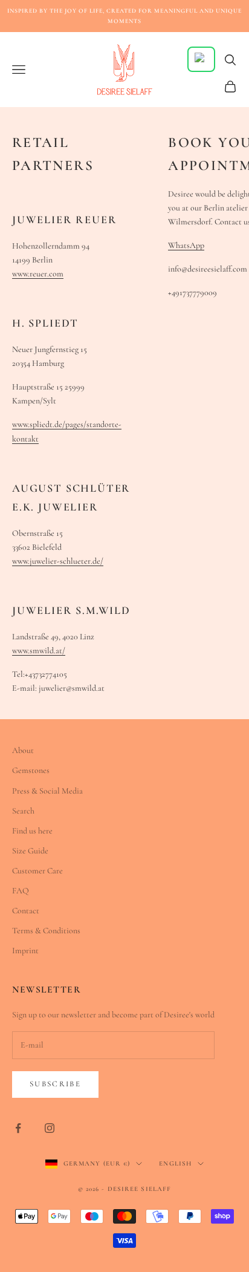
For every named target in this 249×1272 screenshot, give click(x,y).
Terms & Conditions (46, 930)
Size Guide (30, 851)
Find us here (32, 831)
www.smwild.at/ (38, 650)
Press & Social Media (47, 791)
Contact (25, 910)
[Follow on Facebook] (18, 1128)
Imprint (25, 950)
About (23, 750)
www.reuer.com (37, 274)
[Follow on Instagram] (50, 1128)
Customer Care (37, 871)
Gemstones (31, 770)
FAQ (20, 891)
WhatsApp (186, 245)
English (175, 1163)
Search (23, 811)
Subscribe (55, 1084)
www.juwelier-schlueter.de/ (57, 561)
